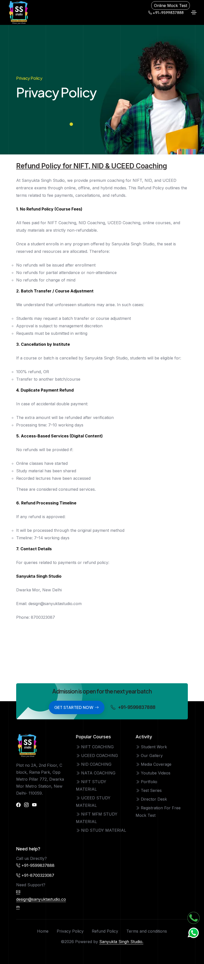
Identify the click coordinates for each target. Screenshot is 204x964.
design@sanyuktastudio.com (41, 903)
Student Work (153, 746)
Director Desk (153, 799)
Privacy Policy (70, 931)
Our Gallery (151, 755)
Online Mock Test (170, 5)
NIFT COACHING (97, 746)
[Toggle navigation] (194, 12)
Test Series (151, 790)
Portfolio (148, 781)
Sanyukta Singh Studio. (121, 941)
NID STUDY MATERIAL (103, 830)
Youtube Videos (155, 772)
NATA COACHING (97, 772)
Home (43, 931)
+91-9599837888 (168, 12)
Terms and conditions (146, 931)
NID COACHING (95, 764)
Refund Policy (105, 931)
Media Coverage (155, 764)
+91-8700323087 (37, 875)
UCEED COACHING (99, 755)
